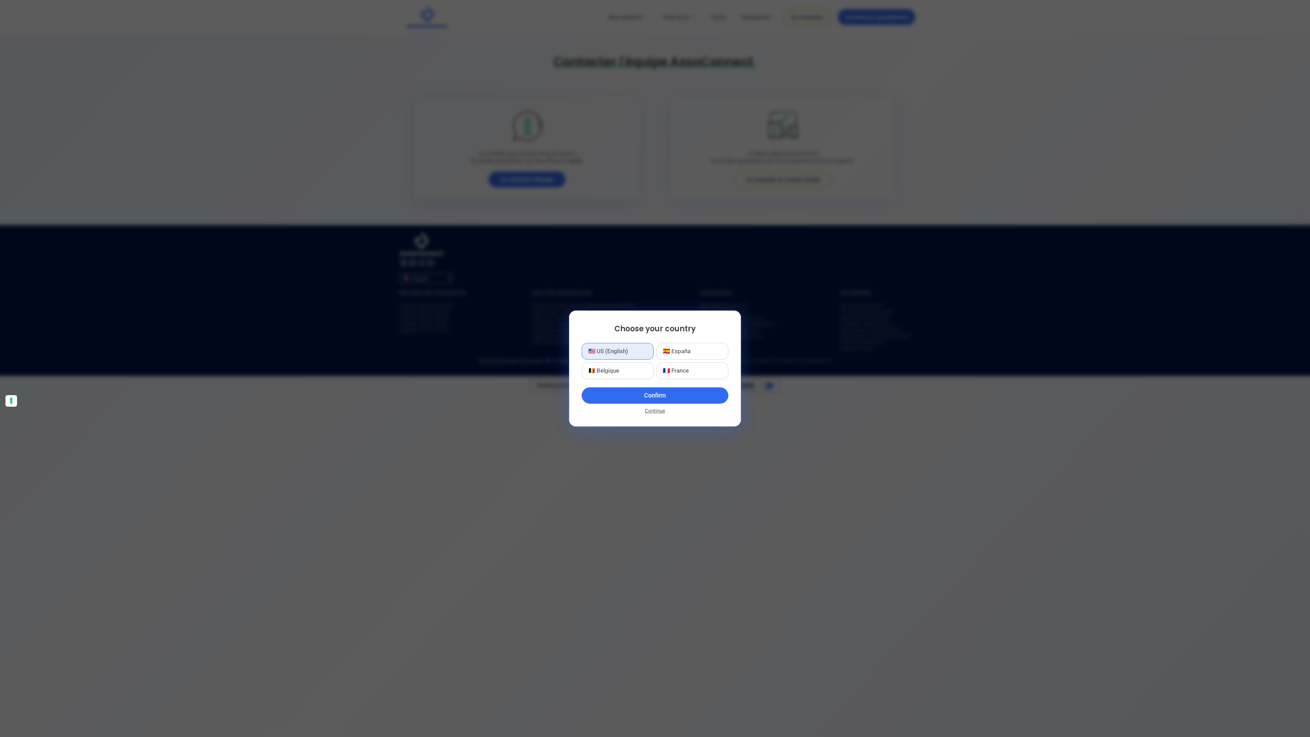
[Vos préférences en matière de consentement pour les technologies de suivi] (11, 401)
